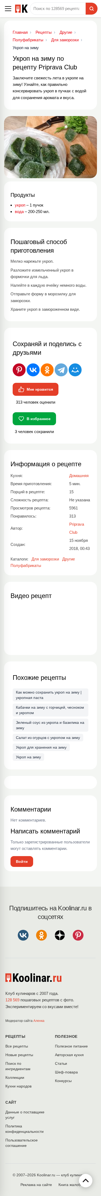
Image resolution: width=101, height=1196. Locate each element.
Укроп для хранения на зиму (41, 747)
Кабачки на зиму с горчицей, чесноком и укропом (50, 710)
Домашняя (79, 475)
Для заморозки (45, 559)
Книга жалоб (69, 1185)
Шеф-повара (66, 1072)
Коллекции (14, 1077)
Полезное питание (71, 1046)
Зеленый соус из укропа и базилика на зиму (50, 725)
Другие (68, 559)
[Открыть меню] (8, 8)
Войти (22, 861)
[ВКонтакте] (33, 369)
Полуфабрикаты (26, 565)
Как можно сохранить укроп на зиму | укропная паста (49, 695)
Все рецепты (16, 1046)
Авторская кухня (69, 1055)
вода (19, 211)
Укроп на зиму (28, 757)
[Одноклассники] (47, 369)
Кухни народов (18, 1086)
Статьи (61, 1063)
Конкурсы (63, 1081)
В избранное (39, 419)
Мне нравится (40, 389)
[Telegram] (61, 369)
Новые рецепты (19, 1055)
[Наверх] (85, 1180)
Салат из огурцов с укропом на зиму (48, 737)
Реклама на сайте (36, 1185)
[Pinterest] (19, 369)
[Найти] (91, 9)
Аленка (38, 1021)
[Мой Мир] (75, 369)
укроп (20, 205)
